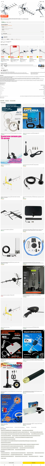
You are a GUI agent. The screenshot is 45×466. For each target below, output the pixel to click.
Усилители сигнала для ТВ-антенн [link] (5, 164)
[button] (4, 16)
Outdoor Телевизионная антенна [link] (5, 327)
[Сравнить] (40, 1)
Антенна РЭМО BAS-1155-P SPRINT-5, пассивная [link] (23, 60)
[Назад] (1, 1)
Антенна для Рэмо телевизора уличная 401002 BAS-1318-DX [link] (31, 327)
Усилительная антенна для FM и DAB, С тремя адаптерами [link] (30, 164)
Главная (4, 465)
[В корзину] (9, 57)
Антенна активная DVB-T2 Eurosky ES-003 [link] (32, 60)
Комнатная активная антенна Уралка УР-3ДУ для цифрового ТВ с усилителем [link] (11, 133)
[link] (11, 430)
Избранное (22, 465)
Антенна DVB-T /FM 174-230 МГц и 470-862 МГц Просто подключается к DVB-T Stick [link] (33, 197)
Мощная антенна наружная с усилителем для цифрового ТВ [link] (31, 133)
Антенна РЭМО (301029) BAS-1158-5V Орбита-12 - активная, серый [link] (5, 60)
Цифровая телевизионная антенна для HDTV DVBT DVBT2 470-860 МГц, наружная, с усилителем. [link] (10, 197)
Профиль (40, 465)
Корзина (31, 465)
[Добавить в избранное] (41, 1)
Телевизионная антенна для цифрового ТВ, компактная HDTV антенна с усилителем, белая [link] (10, 359)
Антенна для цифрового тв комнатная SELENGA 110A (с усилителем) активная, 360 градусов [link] (11, 392)
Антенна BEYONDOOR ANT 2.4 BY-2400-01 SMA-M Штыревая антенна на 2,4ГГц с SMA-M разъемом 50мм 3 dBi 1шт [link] (32, 391)
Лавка (13, 465)
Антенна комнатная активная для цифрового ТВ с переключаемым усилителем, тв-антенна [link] (32, 295)
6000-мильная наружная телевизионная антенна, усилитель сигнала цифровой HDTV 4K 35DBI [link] (10, 262)
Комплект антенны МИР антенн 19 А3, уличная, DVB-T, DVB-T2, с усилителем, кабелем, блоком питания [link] (11, 424)
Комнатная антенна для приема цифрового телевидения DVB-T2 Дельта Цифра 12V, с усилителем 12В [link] (32, 424)
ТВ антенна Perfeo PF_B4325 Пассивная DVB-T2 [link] (7, 229)
